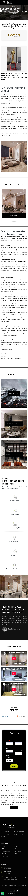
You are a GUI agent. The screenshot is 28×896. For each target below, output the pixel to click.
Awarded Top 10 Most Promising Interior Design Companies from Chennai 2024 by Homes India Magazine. (14, 26)
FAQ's (3, 848)
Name (8, 741)
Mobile (17, 741)
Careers (17, 848)
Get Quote (14, 808)
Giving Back (4, 853)
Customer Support (6, 851)
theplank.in (18, 893)
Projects (16, 846)
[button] (3, 206)
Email (7, 748)
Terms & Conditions (19, 851)
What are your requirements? (18, 749)
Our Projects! (14, 13)
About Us (4, 846)
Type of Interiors (8, 756)
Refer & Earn (18, 853)
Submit (14, 766)
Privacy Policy (5, 856)
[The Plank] (6, 2)
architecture (13, 107)
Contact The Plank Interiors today (14, 358)
